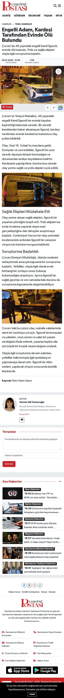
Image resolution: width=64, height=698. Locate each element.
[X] (29, 585)
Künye (44, 592)
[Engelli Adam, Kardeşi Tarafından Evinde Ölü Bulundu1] (32, 306)
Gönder (9, 464)
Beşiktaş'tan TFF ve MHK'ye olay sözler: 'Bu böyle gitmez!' (40, 495)
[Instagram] (34, 585)
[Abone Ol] (60, 107)
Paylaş (9, 107)
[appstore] (19, 670)
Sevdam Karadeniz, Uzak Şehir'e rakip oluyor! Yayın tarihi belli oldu (42, 540)
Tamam (32, 694)
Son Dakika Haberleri (15, 661)
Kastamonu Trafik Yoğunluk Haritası (43, 644)
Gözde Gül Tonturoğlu (31, 402)
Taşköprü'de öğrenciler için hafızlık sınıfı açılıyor (41, 570)
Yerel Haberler (23, 24)
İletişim (52, 592)
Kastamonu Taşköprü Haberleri (40, 564)
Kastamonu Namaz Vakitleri (13, 644)
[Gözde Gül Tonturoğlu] (10, 404)
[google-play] (45, 670)
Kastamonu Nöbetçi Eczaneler (13, 634)
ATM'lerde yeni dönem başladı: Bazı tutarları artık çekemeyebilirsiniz (40, 525)
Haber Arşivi (14, 592)
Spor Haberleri (32, 489)
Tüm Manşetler (44, 653)
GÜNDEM (19, 15)
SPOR (59, 15)
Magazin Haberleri (34, 534)
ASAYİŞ (6, 15)
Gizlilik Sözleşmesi (30, 592)
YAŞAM (48, 15)
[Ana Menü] (59, 6)
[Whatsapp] (40, 585)
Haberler (6, 24)
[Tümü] (60, 481)
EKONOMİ (34, 15)
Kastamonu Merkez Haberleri (39, 549)
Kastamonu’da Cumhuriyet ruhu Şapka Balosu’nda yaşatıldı (42, 555)
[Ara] (55, 6)
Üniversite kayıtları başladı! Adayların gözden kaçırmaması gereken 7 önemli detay (42, 510)
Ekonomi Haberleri (34, 519)
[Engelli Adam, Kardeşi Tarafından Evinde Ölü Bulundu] (32, 85)
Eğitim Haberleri (33, 504)
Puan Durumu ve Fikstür (16, 653)
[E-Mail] (21, 419)
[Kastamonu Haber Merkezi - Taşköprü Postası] (14, 6)
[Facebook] (24, 585)
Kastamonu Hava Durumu (49, 632)
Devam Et (23, 414)
